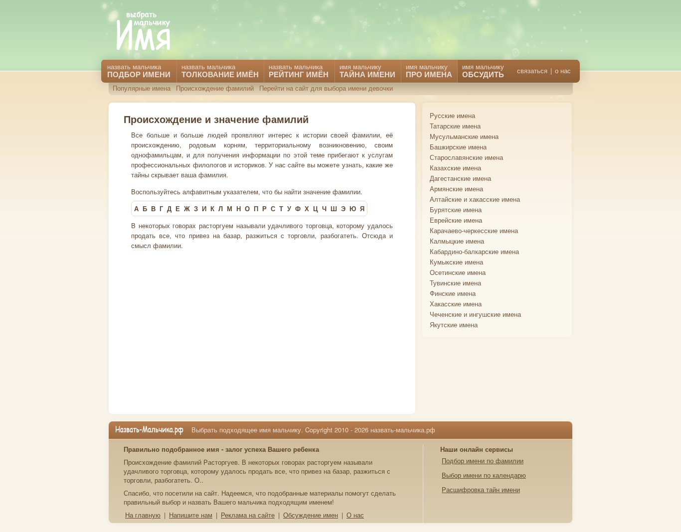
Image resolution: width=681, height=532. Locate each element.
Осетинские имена (458, 272)
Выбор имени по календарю (484, 475)
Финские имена (453, 293)
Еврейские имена (456, 220)
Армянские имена (456, 188)
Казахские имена (455, 167)
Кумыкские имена (456, 261)
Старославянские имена (466, 157)
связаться (532, 70)
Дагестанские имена (460, 178)
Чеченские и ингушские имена (475, 314)
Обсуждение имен (310, 515)
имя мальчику (483, 71)
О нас (355, 515)
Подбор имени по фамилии (482, 460)
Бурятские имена (456, 209)
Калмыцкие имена (457, 241)
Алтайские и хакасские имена (475, 199)
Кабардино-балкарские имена (474, 251)
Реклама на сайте (248, 515)
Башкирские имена (458, 146)
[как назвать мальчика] (150, 31)
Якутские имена (454, 324)
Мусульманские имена (464, 136)
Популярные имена (141, 88)
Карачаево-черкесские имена (474, 230)
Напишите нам (190, 515)
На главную (143, 515)
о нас (563, 70)
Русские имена (452, 115)
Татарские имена (455, 126)
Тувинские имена (455, 282)
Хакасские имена (456, 303)
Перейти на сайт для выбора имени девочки (326, 88)
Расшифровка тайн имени (481, 489)
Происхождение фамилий (215, 88)
